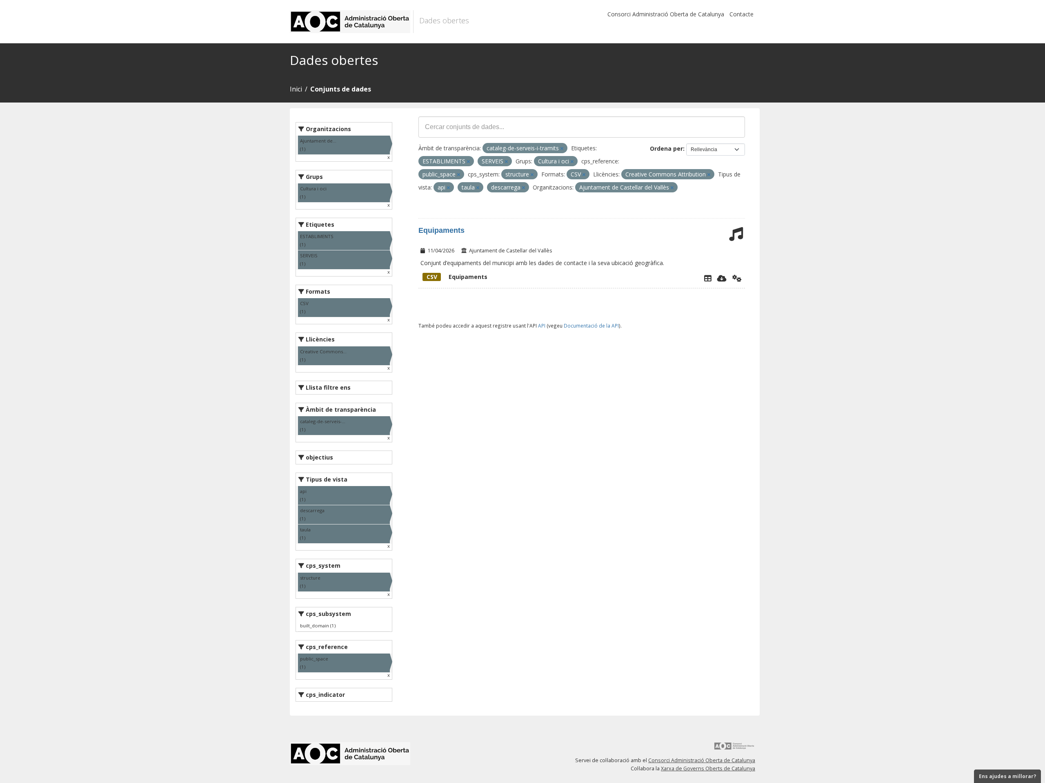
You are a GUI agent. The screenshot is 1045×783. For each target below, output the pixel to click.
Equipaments (441, 230)
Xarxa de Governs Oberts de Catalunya (708, 768)
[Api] (737, 278)
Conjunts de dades (340, 89)
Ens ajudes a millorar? (1007, 776)
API (541, 325)
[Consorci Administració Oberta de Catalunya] (734, 748)
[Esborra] (561, 148)
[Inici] (352, 21)
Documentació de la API (591, 325)
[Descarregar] (722, 278)
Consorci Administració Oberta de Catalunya (665, 14)
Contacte (741, 14)
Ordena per (666, 148)
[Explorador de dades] (707, 278)
